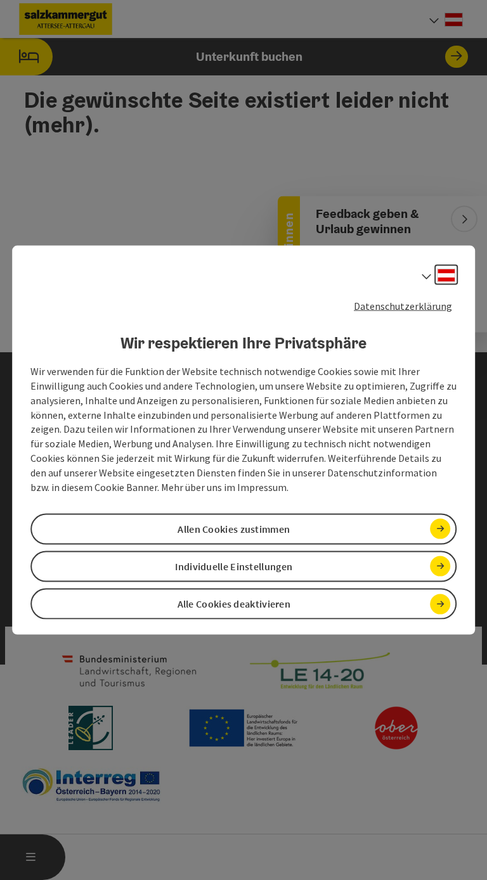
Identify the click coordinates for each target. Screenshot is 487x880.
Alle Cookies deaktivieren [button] (234, 603)
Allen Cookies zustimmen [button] (234, 528)
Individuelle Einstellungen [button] (233, 566)
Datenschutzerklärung (403, 305)
